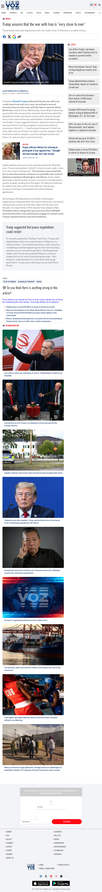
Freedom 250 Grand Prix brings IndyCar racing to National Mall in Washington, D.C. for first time (83, 113)
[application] (84, 167)
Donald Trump (26, 281)
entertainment (90, 13)
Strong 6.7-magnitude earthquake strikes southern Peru (25, 620)
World (8, 19)
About (41, 865)
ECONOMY (56, 13)
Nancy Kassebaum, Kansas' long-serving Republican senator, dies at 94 (83, 70)
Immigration (67, 13)
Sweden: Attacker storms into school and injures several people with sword (33, 473)
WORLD (47, 13)
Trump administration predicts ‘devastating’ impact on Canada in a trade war (83, 84)
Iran (39, 281)
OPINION (9, 854)
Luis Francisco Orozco (15, 91)
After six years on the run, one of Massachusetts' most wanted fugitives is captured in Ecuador (83, 127)
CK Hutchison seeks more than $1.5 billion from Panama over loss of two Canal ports (32, 668)
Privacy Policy (63, 865)
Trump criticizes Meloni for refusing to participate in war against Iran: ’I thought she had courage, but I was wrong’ (41, 150)
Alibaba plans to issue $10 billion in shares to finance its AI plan (30, 307)
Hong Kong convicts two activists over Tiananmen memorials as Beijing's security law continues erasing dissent (32, 571)
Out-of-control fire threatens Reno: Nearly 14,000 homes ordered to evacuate (81, 98)
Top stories (9, 281)
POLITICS (30, 13)
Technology (58, 851)
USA (22, 13)
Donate (3, 13)
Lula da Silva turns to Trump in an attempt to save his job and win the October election (30, 424)
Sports (9, 851)
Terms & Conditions (46, 869)
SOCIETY (78, 13)
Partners (57, 854)
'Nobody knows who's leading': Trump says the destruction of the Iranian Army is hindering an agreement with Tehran (32, 521)
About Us (9, 858)
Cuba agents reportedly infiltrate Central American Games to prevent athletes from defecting (30, 718)
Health (38, 13)
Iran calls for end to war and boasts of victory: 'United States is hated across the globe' (33, 374)
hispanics (13, 13)
